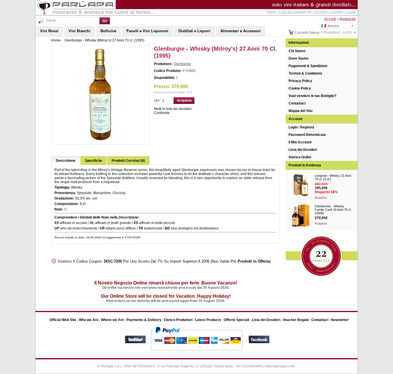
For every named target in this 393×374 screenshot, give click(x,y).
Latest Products (208, 320)
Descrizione (65, 161)
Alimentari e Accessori (240, 31)
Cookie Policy (300, 88)
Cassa (351, 12)
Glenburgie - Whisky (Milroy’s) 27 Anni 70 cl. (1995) (104, 40)
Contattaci (297, 103)
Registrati (347, 19)
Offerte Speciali (236, 320)
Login (293, 127)
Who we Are (88, 320)
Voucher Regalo (296, 320)
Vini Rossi (49, 31)
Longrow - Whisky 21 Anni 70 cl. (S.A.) (333, 177)
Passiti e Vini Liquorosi (147, 31)
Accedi (330, 19)
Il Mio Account (300, 142)
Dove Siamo (298, 58)
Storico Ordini (300, 157)
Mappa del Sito (300, 111)
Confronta (161, 113)
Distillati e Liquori (194, 31)
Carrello (336, 12)
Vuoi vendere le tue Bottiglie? (312, 96)
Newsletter (340, 320)
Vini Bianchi (79, 31)
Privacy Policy (300, 81)
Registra (307, 127)
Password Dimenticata (307, 135)
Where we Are (112, 320)
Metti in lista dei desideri (173, 109)
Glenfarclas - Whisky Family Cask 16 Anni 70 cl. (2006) (333, 209)
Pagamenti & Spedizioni (308, 66)
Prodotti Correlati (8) (128, 161)
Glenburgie (182, 64)
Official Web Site (62, 320)
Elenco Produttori (178, 320)
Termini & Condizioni (305, 73)
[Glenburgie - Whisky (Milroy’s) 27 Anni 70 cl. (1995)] (100, 139)
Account (320, 12)
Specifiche (93, 161)
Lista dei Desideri (303, 150)
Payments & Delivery (144, 320)
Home (271, 12)
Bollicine (108, 31)
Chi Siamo (297, 51)
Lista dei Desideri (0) (295, 12)
